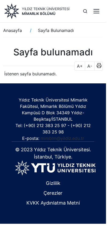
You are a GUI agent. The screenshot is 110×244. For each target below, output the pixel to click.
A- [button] (89, 66)
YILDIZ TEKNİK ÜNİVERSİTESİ (45, 9)
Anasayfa (12, 30)
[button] (97, 66)
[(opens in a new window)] (55, 167)
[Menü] (96, 11)
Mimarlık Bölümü (39, 13)
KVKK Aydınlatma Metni (53, 203)
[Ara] (85, 11)
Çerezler (53, 193)
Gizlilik (53, 183)
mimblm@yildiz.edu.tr (62, 138)
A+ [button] (80, 66)
